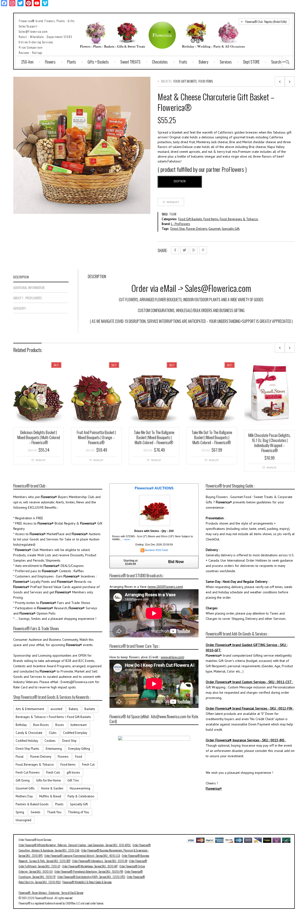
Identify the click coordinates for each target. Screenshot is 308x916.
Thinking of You (78, 812)
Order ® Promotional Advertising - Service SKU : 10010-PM (88, 871)
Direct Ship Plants (27, 749)
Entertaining (54, 749)
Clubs (53, 733)
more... (128, 539)
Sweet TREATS (130, 62)
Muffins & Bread (50, 796)
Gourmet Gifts (25, 788)
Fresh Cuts (53, 772)
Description (21, 276)
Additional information (29, 287)
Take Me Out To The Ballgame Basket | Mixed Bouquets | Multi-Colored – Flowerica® (154, 437)
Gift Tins (73, 780)
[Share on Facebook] (175, 250)
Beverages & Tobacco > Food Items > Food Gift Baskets (53, 717)
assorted (56, 709)
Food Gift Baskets (185, 80)
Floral (20, 757)
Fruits (183, 62)
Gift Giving (23, 780)
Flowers (50, 62)
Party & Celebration (81, 796)
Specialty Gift (230, 229)
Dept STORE (251, 62)
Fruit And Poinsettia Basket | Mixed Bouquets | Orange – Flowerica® (96, 437)
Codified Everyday (75, 733)
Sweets (35, 812)
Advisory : (20, 308)
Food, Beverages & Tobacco (239, 219)
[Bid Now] (154, 510)
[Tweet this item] (184, 250)
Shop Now (180, 181)
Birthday (21, 725)
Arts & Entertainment (30, 709)
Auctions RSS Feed (156, 550)
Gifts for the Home (48, 780)
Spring (20, 812)
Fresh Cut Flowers (28, 772)
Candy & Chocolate (29, 733)
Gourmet (214, 229)
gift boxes (73, 772)
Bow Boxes (41, 725)
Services (226, 62)
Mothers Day (24, 796)
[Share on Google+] (194, 250)
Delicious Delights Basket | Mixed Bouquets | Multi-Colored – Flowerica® (38, 437)
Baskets (89, 709)
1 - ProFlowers (180, 224)
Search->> (278, 62)
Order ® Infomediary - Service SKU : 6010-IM (99, 861)
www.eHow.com (172, 657)
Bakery (203, 62)
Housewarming (80, 788)
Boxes (59, 725)
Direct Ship (177, 229)
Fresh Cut (88, 764)
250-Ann (27, 62)
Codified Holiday (27, 741)
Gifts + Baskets (98, 62)
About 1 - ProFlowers (27, 297)
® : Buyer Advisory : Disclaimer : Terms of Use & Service (51, 892)
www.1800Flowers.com (165, 586)
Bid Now (176, 562)
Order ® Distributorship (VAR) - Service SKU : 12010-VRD (91, 877)
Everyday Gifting (79, 749)
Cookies (50, 741)
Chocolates (160, 62)
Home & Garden (52, 788)
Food (78, 757)
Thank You (54, 812)
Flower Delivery (196, 229)
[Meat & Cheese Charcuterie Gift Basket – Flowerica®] (290, 82)
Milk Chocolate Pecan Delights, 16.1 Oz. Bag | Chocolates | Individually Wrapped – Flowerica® (269, 442)
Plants (71, 62)
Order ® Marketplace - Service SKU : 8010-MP (90, 866)
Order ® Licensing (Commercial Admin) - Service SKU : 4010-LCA (82, 855)
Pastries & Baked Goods (32, 804)
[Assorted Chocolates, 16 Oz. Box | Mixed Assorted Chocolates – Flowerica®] (280, 82)
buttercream (79, 725)
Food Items (206, 80)
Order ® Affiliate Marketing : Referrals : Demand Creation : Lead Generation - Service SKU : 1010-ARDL (75, 845)
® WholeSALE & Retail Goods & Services (87, 882)
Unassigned (23, 820)
